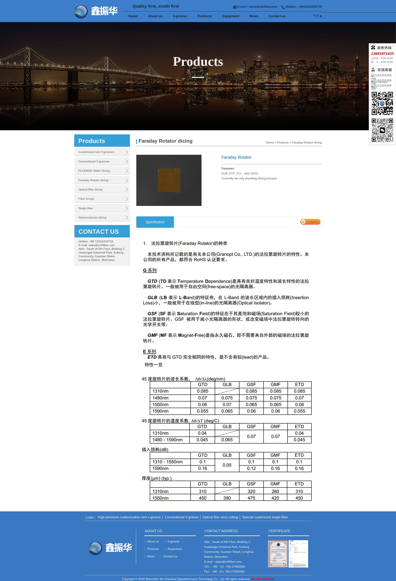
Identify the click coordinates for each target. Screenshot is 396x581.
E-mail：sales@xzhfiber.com (257, 6)
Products (204, 16)
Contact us (277, 16)
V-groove (180, 16)
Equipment (230, 16)
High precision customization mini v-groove (129, 517)
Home (133, 16)
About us (155, 16)
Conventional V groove (181, 517)
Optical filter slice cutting (220, 517)
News (254, 16)
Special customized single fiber (265, 517)
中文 (316, 15)
